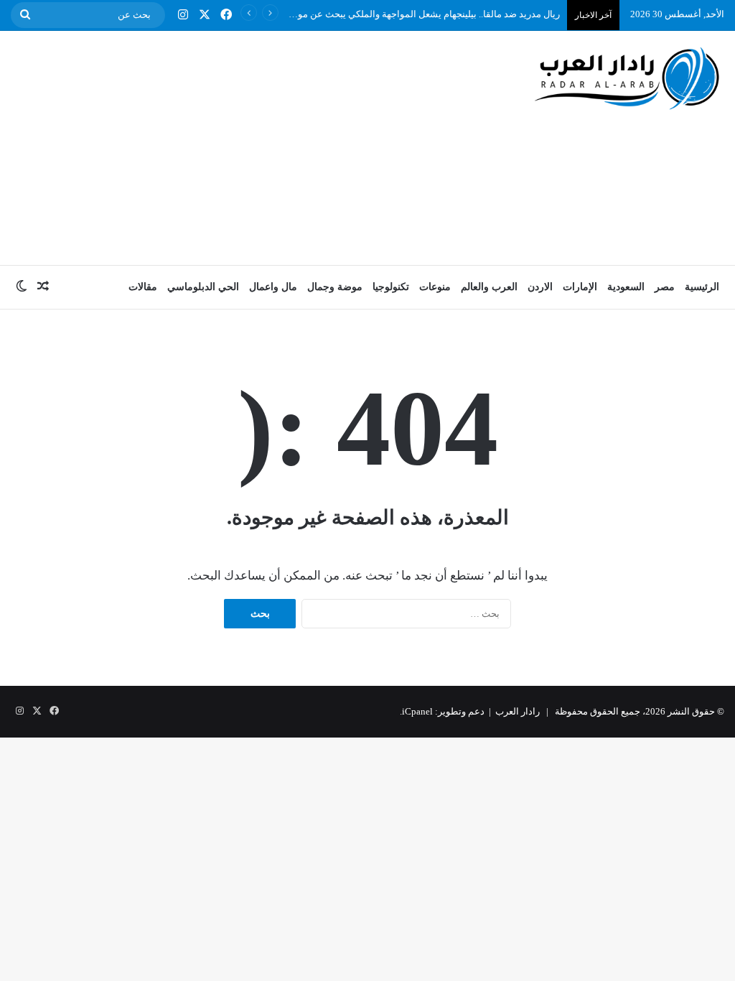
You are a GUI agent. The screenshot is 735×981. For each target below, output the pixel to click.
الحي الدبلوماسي (203, 287)
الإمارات (580, 287)
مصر (665, 287)
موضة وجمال (334, 287)
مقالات (142, 287)
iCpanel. (416, 711)
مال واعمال (273, 287)
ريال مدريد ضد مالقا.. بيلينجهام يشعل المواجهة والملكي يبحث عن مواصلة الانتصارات (398, 14)
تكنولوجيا (391, 287)
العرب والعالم (489, 287)
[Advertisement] (240, 145)
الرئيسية (702, 287)
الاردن (540, 287)
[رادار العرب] (627, 78)
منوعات (435, 287)
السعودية (626, 287)
